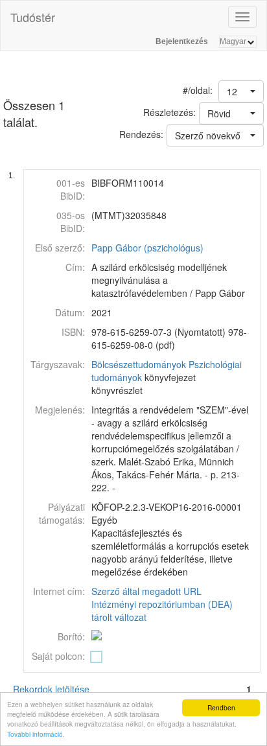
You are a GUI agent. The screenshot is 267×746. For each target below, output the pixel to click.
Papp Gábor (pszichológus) (147, 247)
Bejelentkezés (182, 41)
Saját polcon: (58, 655)
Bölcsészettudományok (138, 364)
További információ (35, 734)
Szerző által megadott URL (146, 591)
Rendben (221, 707)
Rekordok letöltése (51, 688)
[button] (241, 91)
